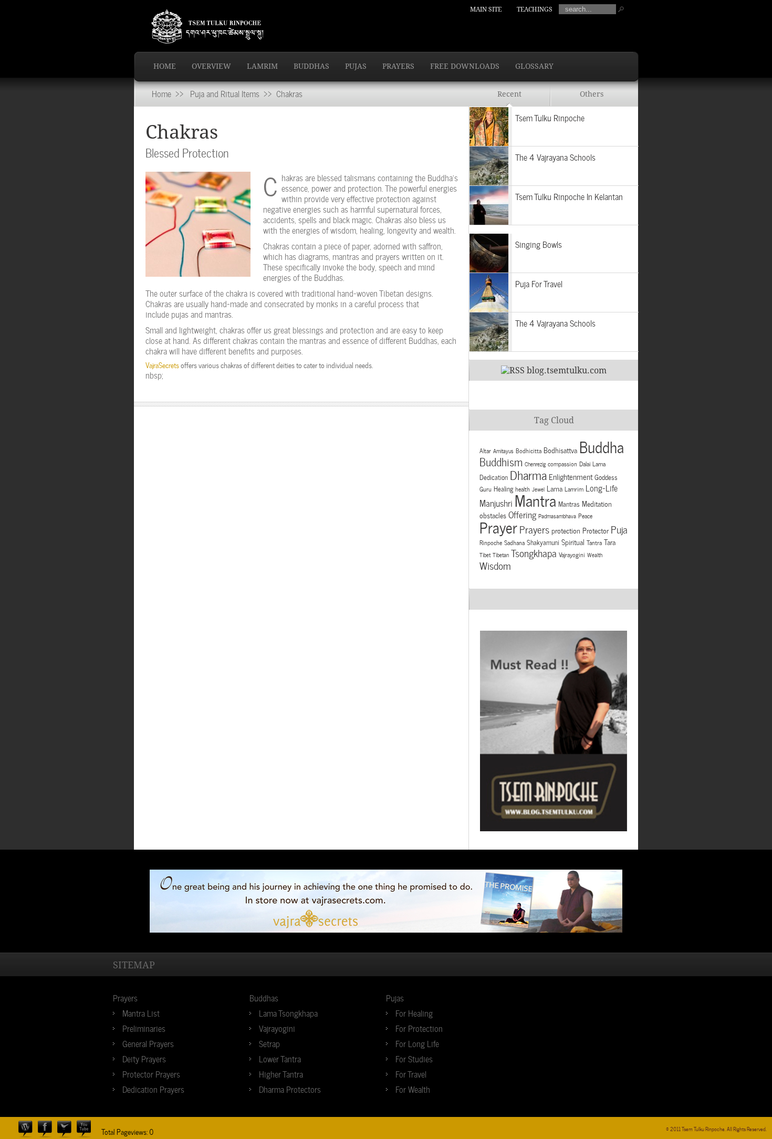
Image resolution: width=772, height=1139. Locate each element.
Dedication (493, 477)
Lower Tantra (280, 1058)
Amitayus (503, 450)
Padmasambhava (557, 515)
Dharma (528, 474)
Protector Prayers (151, 1073)
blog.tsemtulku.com (567, 370)
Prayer (498, 526)
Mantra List (141, 1012)
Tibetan (501, 554)
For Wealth (412, 1088)
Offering (522, 514)
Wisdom (495, 565)
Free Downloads (464, 66)
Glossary (534, 66)
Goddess (606, 477)
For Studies (414, 1058)
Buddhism (501, 461)
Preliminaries (143, 1027)
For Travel (410, 1073)
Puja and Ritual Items (224, 93)
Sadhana (514, 542)
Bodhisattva (560, 449)
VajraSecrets (162, 364)
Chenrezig (535, 463)
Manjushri (496, 502)
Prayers (398, 66)
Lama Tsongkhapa (288, 1012)
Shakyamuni (543, 542)
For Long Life (417, 1043)
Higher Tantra (281, 1073)
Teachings (534, 9)
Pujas (356, 66)
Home (164, 66)
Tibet (485, 554)
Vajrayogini (572, 554)
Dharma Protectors (290, 1088)
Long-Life (602, 487)
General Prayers (148, 1043)
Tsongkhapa (534, 552)
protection (565, 530)
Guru (485, 488)
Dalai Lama (592, 463)
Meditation (597, 503)
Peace (585, 515)
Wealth (594, 554)
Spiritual (573, 541)
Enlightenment (570, 476)
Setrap (269, 1043)
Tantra (594, 542)
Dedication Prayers (153, 1088)
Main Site (486, 9)
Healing (503, 488)
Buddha (601, 446)
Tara (609, 541)
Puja (619, 528)
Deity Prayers (144, 1058)
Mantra (535, 499)
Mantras (569, 503)
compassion (562, 463)
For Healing (414, 1012)
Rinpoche (490, 542)
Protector (595, 530)
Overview (211, 66)
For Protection (419, 1027)
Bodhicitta (528, 450)
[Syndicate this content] (513, 370)
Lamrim (262, 66)
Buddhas (311, 66)
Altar (485, 450)
